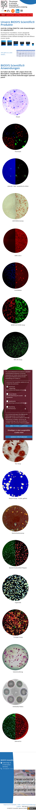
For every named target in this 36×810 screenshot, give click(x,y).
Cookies (19, 806)
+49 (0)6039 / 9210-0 (8, 768)
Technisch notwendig (12, 387)
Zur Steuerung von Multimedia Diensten (16, 403)
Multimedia (12, 401)
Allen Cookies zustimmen (19, 426)
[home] (8, 11)
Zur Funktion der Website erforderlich (16, 390)
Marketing (12, 407)
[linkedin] (17, 11)
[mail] (13, 11)
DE (3, 10)
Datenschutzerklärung (28, 804)
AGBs (19, 804)
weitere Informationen (19, 437)
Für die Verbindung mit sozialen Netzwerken (14, 396)
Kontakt (14, 804)
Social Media (12, 394)
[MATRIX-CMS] (31, 808)
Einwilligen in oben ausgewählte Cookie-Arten (19, 431)
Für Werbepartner (11, 408)
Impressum (7, 804)
